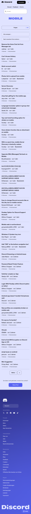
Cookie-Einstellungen (8, 485)
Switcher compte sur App (10, 274)
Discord (9, 7)
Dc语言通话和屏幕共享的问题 (11, 166)
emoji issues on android (9, 352)
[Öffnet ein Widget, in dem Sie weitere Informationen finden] (26, 511)
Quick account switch (9, 66)
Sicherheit (5, 454)
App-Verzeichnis (7, 428)
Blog (4, 457)
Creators (5, 462)
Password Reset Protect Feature (12, 264)
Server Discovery (7, 86)
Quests (5, 469)
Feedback (15, 7)
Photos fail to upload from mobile (13, 76)
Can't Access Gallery (9, 56)
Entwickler (5, 467)
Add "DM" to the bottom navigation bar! (15, 244)
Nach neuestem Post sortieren (11, 39)
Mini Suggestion (7, 362)
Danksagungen (7, 490)
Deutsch (7, 405)
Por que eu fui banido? (9, 320)
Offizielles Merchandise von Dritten (12, 472)
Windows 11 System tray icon (11, 234)
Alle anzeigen (7, 34)
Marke (4, 441)
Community (6, 464)
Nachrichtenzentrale (8, 443)
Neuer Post (16, 385)
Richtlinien (5, 487)
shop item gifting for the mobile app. (14, 96)
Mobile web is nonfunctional (11, 224)
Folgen (15, 27)
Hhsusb (4, 330)
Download (5, 420)
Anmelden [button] (21, 2)
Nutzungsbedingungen (9, 480)
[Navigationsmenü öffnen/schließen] (28, 2)
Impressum (6, 495)
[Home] (7, 2)
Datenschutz (6, 482)
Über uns (5, 436)
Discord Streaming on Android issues (14, 254)
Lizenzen (5, 492)
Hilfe (4, 452)
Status (4, 425)
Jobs (4, 438)
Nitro (4, 423)
